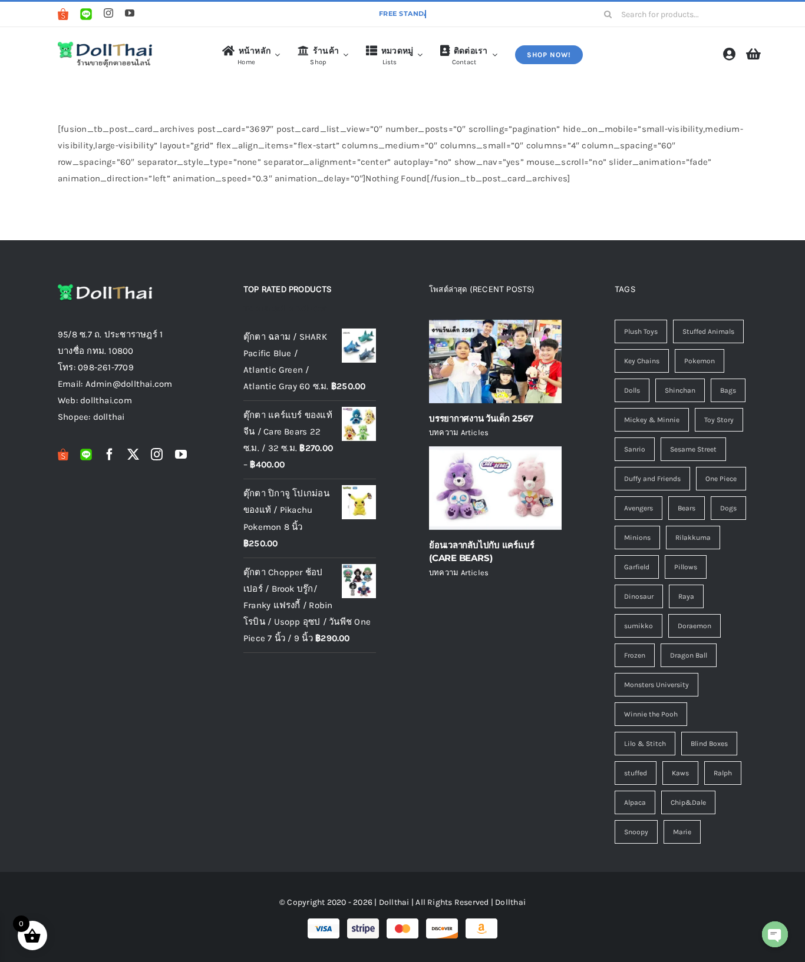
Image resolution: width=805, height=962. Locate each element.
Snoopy (636, 832)
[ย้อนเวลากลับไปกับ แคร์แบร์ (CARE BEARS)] (495, 488)
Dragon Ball (688, 655)
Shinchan (680, 390)
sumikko (638, 626)
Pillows (685, 567)
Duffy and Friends (652, 479)
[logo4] (105, 44)
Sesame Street (693, 449)
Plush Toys (641, 331)
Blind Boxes (709, 743)
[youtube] (129, 13)
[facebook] (110, 454)
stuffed (635, 773)
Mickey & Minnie (651, 420)
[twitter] (133, 454)
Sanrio (634, 449)
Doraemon (694, 626)
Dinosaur (639, 596)
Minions (637, 537)
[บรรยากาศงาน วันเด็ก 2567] (495, 361)
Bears (686, 508)
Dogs (728, 508)
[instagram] (108, 13)
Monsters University (656, 685)
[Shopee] (63, 14)
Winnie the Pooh (651, 714)
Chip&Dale (688, 802)
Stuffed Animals (708, 331)
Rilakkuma (693, 537)
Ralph (723, 773)
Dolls (632, 390)
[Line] (86, 14)
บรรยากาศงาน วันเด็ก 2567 (481, 418)
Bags (728, 390)
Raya (686, 596)
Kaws (680, 773)
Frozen (634, 655)
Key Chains (641, 361)
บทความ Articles (459, 432)
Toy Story (719, 420)
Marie (682, 832)
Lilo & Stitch (645, 743)
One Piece (721, 479)
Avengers (638, 508)
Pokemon (699, 361)
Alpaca (635, 802)
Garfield (636, 567)
